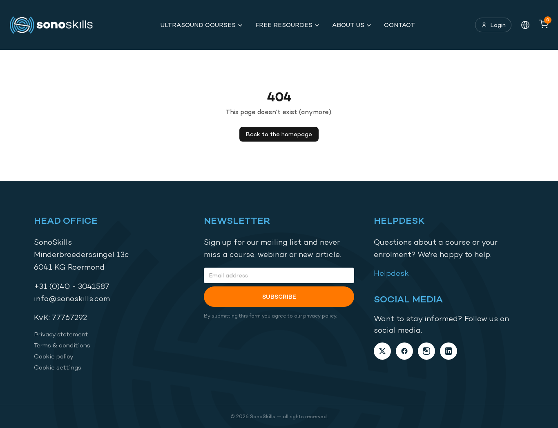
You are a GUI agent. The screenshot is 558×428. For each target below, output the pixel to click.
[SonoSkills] (55, 25)
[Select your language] (525, 25)
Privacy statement (61, 334)
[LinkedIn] (448, 351)
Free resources (283, 25)
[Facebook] (404, 351)
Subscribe (279, 296)
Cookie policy (54, 356)
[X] (382, 351)
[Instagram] (426, 351)
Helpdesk (391, 273)
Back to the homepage (279, 134)
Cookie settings (57, 367)
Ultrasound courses (198, 25)
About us (348, 25)
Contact (399, 25)
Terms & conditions (62, 345)
